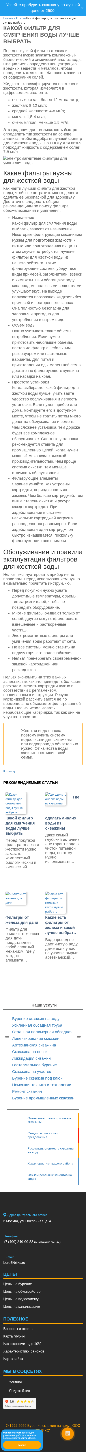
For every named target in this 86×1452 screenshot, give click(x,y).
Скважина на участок (31, 1071)
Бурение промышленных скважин (43, 1098)
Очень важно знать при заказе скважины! (49, 1120)
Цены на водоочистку (21, 1299)
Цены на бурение (17, 1284)
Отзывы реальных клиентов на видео (50, 1176)
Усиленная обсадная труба (37, 1025)
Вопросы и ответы (18, 1329)
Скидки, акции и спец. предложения (43, 1135)
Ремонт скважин (27, 1091)
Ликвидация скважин (31, 1058)
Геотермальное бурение (34, 1065)
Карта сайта (13, 1359)
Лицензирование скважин (35, 1038)
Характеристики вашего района (50, 1163)
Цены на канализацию (21, 1306)
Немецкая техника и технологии (41, 1085)
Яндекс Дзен (19, 1391)
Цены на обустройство (22, 1291)
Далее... (32, 1438)
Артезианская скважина (34, 1045)
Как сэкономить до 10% (22, 1344)
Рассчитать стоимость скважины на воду (51, 1150)
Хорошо (22, 1445)
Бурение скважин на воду (36, 1018)
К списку (9, 771)
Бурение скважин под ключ (37, 1078)
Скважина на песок (29, 1052)
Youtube (15, 1382)
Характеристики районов (23, 1351)
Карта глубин (14, 1336)
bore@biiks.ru (14, 1262)
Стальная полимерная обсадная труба (48, 1032)
